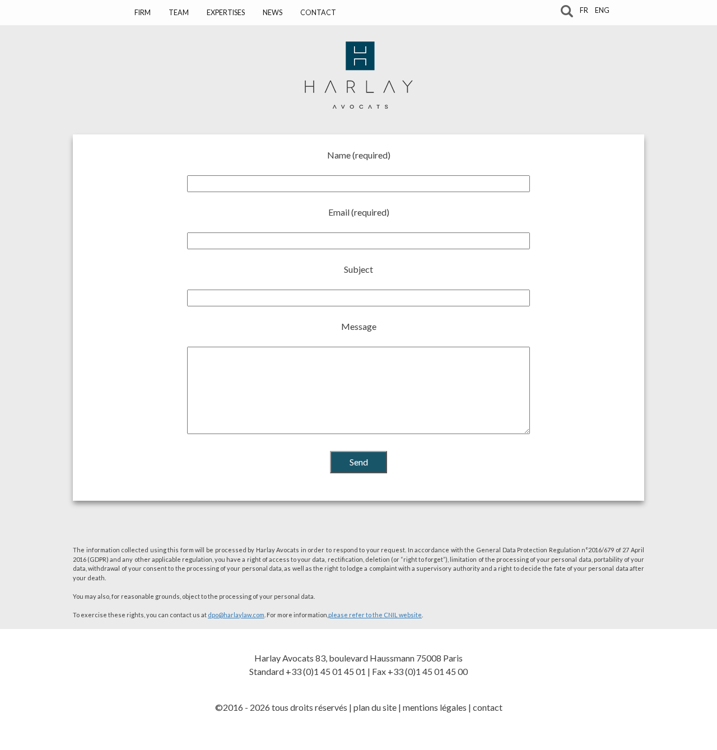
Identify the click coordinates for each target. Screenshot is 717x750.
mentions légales (435, 707)
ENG (602, 10)
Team (179, 12)
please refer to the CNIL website (375, 614)
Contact (318, 12)
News (272, 12)
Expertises (226, 12)
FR (584, 10)
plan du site (375, 707)
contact (487, 707)
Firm (142, 12)
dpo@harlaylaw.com (236, 614)
